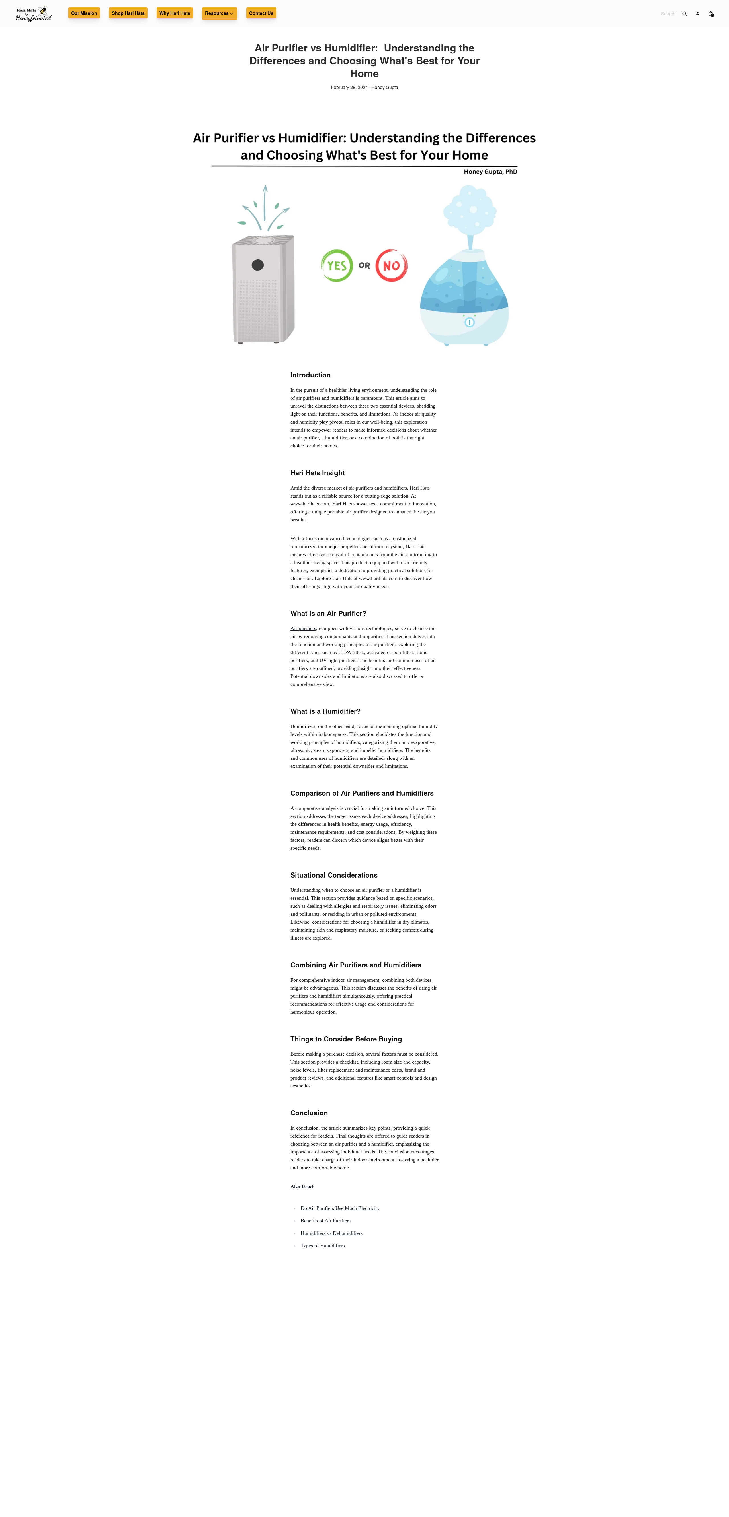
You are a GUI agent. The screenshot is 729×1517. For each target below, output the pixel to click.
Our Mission (84, 13)
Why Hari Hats (174, 13)
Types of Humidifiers (323, 1245)
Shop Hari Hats (128, 13)
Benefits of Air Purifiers (326, 1220)
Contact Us (261, 13)
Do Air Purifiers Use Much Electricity (340, 1208)
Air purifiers (303, 628)
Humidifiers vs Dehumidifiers (332, 1233)
